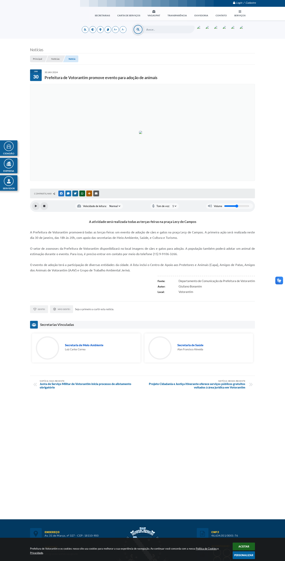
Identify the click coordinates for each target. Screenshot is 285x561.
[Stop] (44, 206)
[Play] (36, 206)
